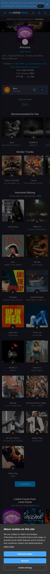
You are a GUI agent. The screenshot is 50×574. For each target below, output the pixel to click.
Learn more (9, 546)
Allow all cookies (25, 554)
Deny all (25, 561)
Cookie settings (25, 567)
